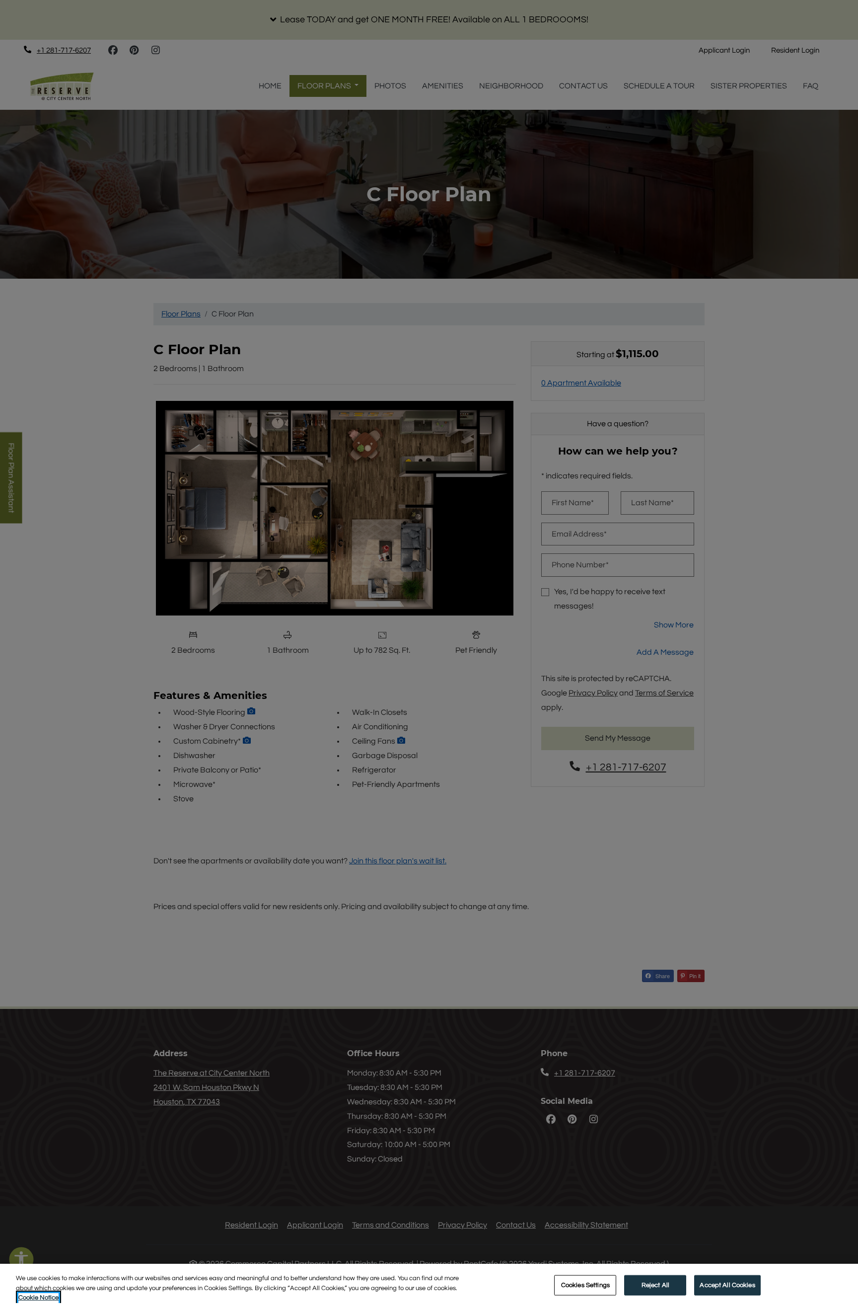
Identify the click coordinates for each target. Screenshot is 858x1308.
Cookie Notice (38, 1297)
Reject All (655, 1284)
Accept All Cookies (727, 1284)
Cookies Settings (585, 1284)
